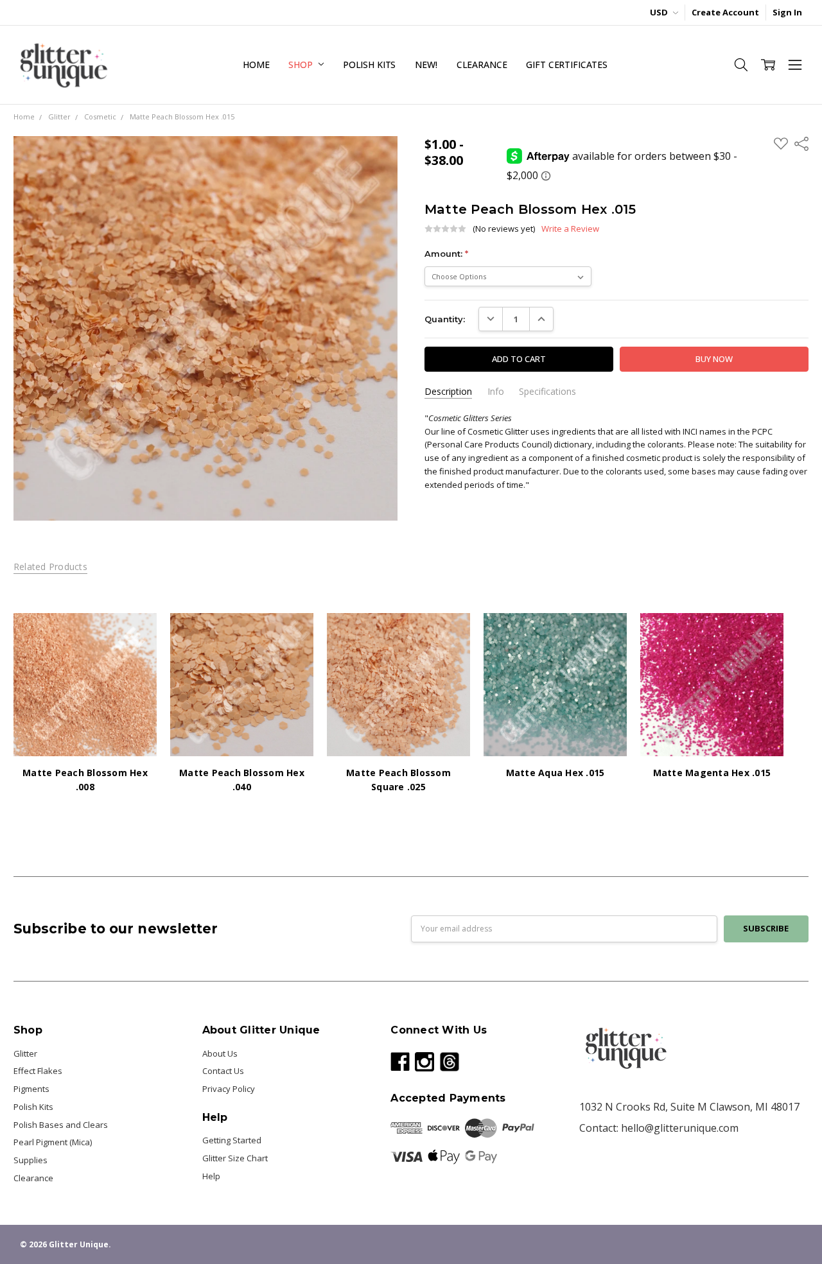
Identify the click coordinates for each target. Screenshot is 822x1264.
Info (495, 391)
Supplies (30, 1160)
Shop (301, 64)
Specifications (547, 391)
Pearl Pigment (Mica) (52, 1142)
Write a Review (570, 229)
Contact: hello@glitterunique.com (659, 1128)
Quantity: (444, 319)
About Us (220, 1053)
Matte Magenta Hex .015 (712, 772)
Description (448, 391)
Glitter (25, 1053)
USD (660, 12)
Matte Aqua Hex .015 (555, 772)
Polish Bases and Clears (60, 1124)
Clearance (482, 64)
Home (256, 64)
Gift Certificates (567, 64)
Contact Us (223, 1071)
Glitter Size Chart (235, 1158)
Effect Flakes (37, 1071)
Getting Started (231, 1140)
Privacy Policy (228, 1089)
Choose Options (85, 731)
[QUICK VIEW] (135, 635)
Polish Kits (369, 64)
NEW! (426, 64)
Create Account (725, 12)
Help (211, 1176)
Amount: (446, 253)
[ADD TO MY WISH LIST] (135, 654)
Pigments (31, 1089)
